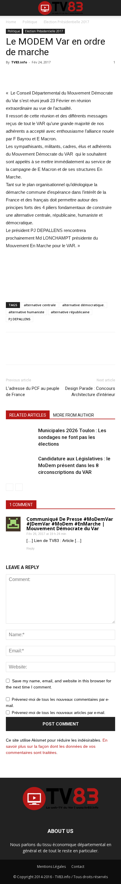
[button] (113, 8)
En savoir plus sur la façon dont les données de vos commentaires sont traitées (56, 746)
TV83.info (19, 62)
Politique (30, 21)
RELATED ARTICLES (27, 415)
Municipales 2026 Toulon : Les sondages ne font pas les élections (72, 437)
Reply (30, 548)
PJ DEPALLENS (20, 319)
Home (11, 21)
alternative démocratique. (83, 305)
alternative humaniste (26, 312)
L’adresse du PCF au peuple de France (32, 391)
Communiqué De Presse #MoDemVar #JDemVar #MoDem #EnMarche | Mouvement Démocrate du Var (69, 524)
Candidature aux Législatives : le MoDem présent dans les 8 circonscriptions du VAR (74, 465)
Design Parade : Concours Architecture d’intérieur (90, 391)
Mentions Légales (51, 866)
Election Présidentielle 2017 (66, 21)
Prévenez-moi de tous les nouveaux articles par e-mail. (58, 712)
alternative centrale (40, 305)
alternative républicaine (70, 312)
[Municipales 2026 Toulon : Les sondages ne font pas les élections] (20, 440)
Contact (77, 866)
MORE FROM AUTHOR (73, 415)
